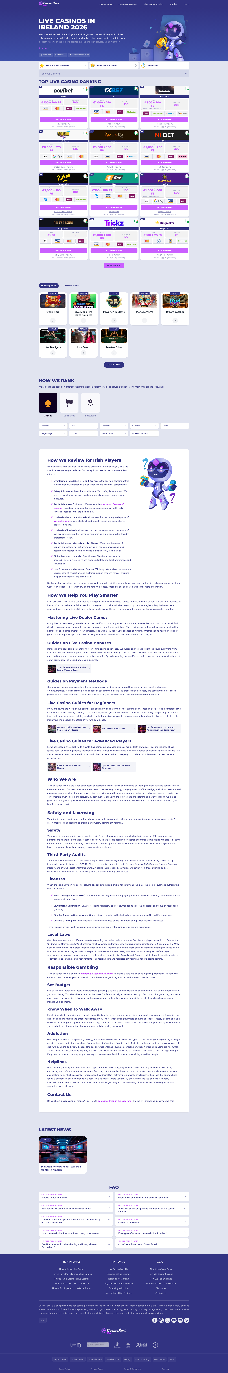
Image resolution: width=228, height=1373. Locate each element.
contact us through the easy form (114, 1101)
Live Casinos (105, 4)
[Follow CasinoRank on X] (167, 1320)
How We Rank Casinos (161, 1278)
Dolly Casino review (63, 255)
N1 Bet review (165, 167)
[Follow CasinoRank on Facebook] (154, 1320)
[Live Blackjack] (53, 343)
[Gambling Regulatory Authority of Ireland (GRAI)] (76, 1345)
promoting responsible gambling (96, 973)
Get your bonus (63, 119)
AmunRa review (114, 167)
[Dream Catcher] (175, 309)
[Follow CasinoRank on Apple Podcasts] (186, 1320)
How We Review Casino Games (161, 1283)
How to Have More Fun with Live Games (72, 1273)
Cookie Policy (64, 1369)
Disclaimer (161, 1288)
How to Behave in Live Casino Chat (72, 1283)
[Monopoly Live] (144, 309)
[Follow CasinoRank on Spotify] (180, 1320)
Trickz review (114, 255)
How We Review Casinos (161, 1273)
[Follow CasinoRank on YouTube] (174, 1320)
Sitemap (165, 1369)
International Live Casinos (118, 1293)
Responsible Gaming (118, 1278)
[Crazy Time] (53, 309)
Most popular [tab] (50, 285)
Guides (173, 4)
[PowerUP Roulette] (114, 309)
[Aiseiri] (141, 1345)
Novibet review (63, 124)
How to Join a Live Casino (71, 1269)
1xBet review (114, 124)
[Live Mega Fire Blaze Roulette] (83, 309)
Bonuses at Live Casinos (119, 1273)
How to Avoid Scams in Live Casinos (71, 1278)
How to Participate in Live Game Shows (71, 1288)
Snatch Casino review (63, 167)
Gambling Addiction (119, 1288)
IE (41, 1320)
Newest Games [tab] (72, 285)
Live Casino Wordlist (119, 1269)
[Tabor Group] (128, 1345)
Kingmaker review (165, 255)
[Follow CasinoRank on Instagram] (161, 1320)
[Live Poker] (83, 343)
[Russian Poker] (114, 343)
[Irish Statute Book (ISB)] (98, 1345)
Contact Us (160, 1293)
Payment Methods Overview (118, 1283)
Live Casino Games (128, 4)
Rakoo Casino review (63, 211)
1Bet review (114, 211)
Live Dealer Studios (153, 4)
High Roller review (165, 124)
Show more (112, 265)
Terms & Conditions (132, 1369)
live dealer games (62, 521)
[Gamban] (117, 1345)
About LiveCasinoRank (161, 1269)
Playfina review (164, 211)
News (186, 4)
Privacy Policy (97, 1369)
